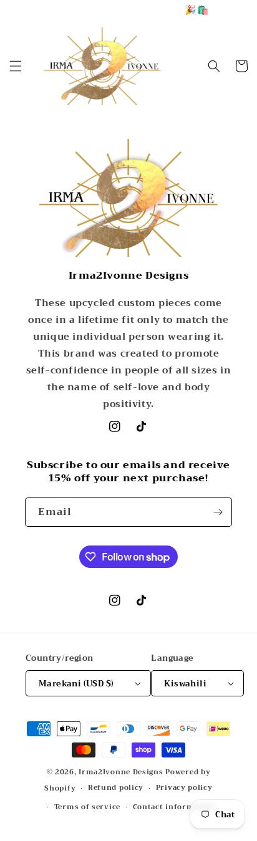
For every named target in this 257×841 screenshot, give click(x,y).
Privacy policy (184, 788)
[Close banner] (244, 9)
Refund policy (115, 788)
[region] (128, 9)
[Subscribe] (217, 512)
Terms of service (87, 807)
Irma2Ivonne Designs (121, 772)
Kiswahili (185, 683)
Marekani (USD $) (76, 683)
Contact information (174, 807)
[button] (15, 66)
